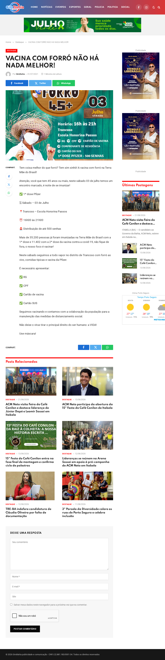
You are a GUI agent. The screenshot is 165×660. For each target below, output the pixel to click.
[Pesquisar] (158, 7)
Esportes (75, 7)
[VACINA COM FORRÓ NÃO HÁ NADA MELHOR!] (59, 125)
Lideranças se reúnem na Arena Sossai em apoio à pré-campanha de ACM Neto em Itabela (85, 462)
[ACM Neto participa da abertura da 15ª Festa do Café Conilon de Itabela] (87, 381)
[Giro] (15, 7)
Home (34, 7)
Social (125, 7)
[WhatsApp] (9, 193)
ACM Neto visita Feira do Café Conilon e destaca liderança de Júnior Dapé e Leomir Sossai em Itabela (27, 409)
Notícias (46, 7)
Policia (99, 7)
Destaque (11, 51)
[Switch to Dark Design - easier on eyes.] (154, 7)
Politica (112, 7)
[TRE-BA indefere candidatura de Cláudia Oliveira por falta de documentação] (31, 486)
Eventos (60, 7)
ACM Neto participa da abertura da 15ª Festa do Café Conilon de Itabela (87, 406)
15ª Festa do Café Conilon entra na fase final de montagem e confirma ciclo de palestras (30, 462)
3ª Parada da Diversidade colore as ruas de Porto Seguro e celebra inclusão (87, 513)
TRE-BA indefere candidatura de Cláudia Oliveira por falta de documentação (28, 513)
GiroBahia (20, 74)
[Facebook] (9, 176)
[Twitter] (9, 184)
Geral (88, 7)
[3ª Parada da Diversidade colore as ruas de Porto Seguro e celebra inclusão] (87, 486)
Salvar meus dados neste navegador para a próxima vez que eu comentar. (50, 604)
